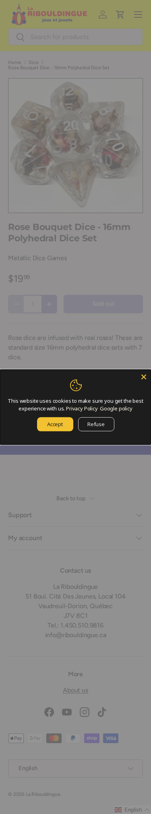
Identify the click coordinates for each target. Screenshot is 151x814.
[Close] (144, 377)
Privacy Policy (82, 408)
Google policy (116, 408)
